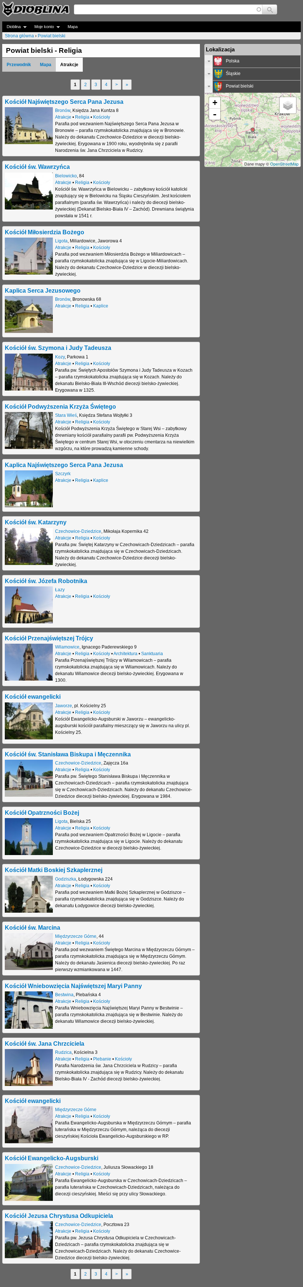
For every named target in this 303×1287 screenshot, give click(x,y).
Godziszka (65, 879)
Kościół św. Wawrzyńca (37, 166)
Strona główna (19, 35)
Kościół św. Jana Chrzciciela (44, 1043)
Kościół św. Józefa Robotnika (46, 581)
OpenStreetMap (284, 164)
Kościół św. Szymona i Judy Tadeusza (58, 347)
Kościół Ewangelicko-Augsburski (51, 1158)
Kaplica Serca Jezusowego (43, 290)
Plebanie (102, 1059)
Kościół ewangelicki (33, 696)
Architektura (125, 653)
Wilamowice (67, 647)
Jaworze (63, 705)
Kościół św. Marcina (32, 927)
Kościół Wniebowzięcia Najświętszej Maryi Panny (73, 986)
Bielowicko (66, 175)
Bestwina (64, 994)
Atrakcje (63, 117)
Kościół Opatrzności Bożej (42, 812)
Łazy (60, 589)
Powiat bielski (51, 35)
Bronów (62, 110)
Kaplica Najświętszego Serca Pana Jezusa (64, 465)
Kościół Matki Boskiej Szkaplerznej (53, 869)
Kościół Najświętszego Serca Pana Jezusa (64, 101)
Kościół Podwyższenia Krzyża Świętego (60, 406)
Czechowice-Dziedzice (78, 531)
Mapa (73, 26)
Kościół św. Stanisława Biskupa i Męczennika (68, 754)
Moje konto (42, 26)
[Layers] (288, 105)
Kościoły (101, 117)
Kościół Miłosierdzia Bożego (44, 232)
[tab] (252, 61)
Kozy (60, 357)
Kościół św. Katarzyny (36, 522)
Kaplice (100, 306)
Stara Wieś (66, 415)
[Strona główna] (35, 9)
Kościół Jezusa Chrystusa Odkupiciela (59, 1215)
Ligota (61, 241)
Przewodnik (19, 64)
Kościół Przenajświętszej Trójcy (49, 638)
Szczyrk (63, 473)
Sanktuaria (152, 653)
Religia (82, 117)
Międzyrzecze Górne (75, 936)
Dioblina (11, 26)
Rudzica (63, 1052)
